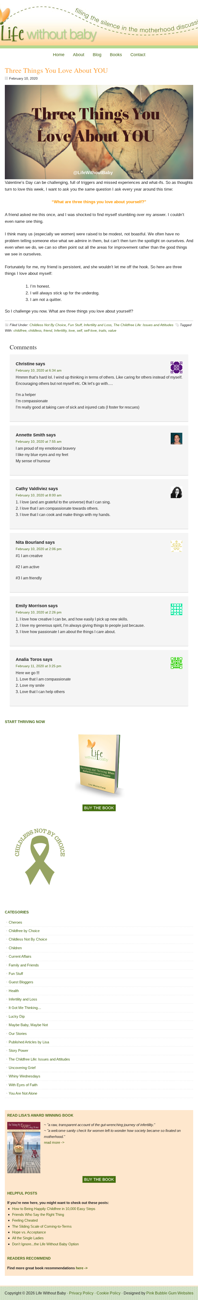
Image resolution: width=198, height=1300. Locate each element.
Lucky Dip (17, 1016)
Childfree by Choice (24, 931)
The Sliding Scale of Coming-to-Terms (42, 1226)
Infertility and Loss (98, 325)
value (112, 330)
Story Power (18, 1050)
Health (14, 991)
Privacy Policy (81, 1293)
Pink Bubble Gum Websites (169, 1293)
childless (35, 330)
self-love (90, 330)
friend (47, 330)
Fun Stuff (75, 325)
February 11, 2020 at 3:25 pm (38, 666)
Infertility (60, 330)
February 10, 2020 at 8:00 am (39, 495)
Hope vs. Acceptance (29, 1232)
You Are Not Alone (23, 1093)
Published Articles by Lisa (29, 1042)
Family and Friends (24, 965)
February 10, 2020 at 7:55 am (39, 441)
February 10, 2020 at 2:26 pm (39, 612)
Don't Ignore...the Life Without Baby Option (45, 1244)
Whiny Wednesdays (24, 1076)
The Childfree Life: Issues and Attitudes (143, 325)
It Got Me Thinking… (25, 1008)
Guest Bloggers (21, 982)
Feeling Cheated (25, 1220)
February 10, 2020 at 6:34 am (39, 370)
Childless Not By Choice (47, 325)
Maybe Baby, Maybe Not (28, 1025)
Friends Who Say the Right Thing (38, 1214)
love (72, 330)
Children (15, 948)
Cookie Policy (108, 1293)
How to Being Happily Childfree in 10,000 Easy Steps (53, 1209)
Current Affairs (20, 956)
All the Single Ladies (28, 1238)
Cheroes (15, 922)
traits (102, 330)
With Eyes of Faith (23, 1085)
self (79, 330)
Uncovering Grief (22, 1068)
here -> (82, 1268)
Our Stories (18, 1033)
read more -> (54, 1142)
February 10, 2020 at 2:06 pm (39, 549)
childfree (20, 330)
